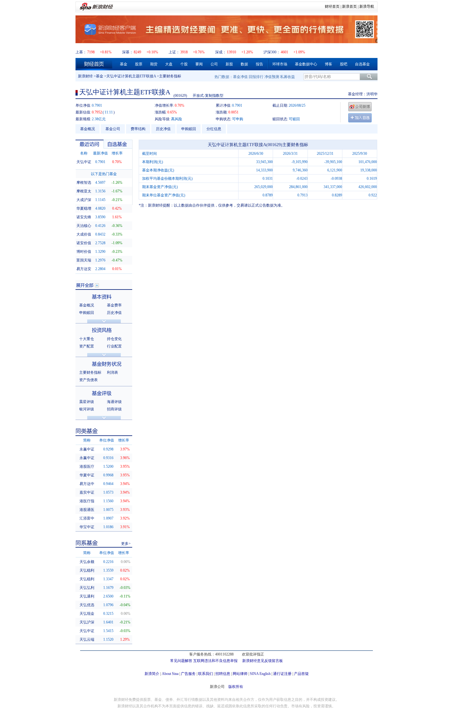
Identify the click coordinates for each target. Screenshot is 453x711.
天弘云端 (87, 639)
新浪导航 (366, 6)
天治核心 (83, 226)
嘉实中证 (87, 492)
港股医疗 (87, 466)
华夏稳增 (83, 208)
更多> (126, 543)
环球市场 (279, 64)
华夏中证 (87, 475)
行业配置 (114, 346)
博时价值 (83, 251)
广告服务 (188, 674)
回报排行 (256, 77)
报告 (259, 64)
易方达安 (83, 269)
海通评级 (114, 402)
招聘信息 (222, 674)
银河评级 (86, 409)
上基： (81, 52)
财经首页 (332, 6)
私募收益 (287, 77)
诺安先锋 (83, 217)
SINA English (260, 674)
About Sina (170, 674)
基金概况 (87, 129)
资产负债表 (88, 380)
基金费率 (114, 305)
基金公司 (112, 129)
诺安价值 (83, 243)
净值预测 (271, 77)
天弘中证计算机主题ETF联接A (131, 76)
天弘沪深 (87, 622)
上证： (174, 52)
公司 (214, 64)
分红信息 (213, 129)
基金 (123, 64)
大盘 (169, 64)
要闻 (199, 64)
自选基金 (362, 64)
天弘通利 (87, 596)
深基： (127, 52)
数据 (244, 64)
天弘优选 (87, 605)
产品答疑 (301, 674)
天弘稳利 (87, 570)
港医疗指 (87, 501)
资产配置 (86, 346)
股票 (138, 64)
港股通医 (87, 510)
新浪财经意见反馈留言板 (262, 661)
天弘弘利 (87, 588)
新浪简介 (152, 674)
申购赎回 (188, 129)
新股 (229, 64)
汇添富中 (87, 518)
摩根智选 (83, 182)
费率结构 (138, 129)
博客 (328, 64)
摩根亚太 (83, 191)
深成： (220, 52)
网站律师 (240, 674)
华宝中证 (87, 527)
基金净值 (240, 77)
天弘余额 (87, 562)
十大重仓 (86, 339)
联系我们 (205, 674)
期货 (153, 64)
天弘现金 (87, 613)
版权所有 (235, 686)
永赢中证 (87, 449)
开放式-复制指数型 (208, 95)
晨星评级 (86, 402)
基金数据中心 (306, 64)
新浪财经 (85, 76)
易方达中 (87, 484)
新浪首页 (349, 6)
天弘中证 (83, 162)
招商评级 (114, 409)
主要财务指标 (90, 372)
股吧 (343, 64)
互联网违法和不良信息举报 (215, 661)
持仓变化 (114, 339)
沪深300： (271, 52)
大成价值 (83, 234)
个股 (184, 64)
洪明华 (371, 94)
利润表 (112, 372)
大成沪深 (83, 200)
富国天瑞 (83, 260)
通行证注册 (282, 674)
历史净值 (163, 129)
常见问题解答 (181, 661)
